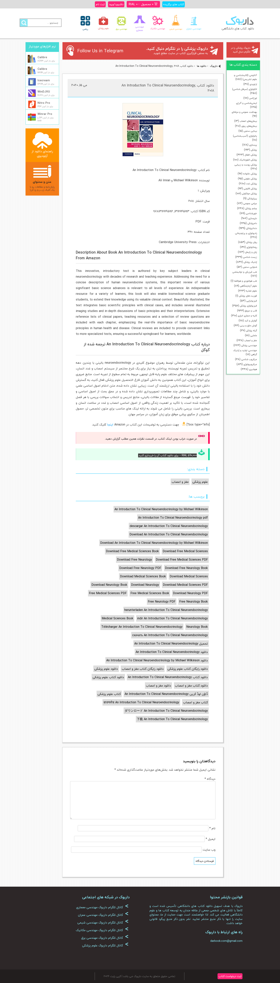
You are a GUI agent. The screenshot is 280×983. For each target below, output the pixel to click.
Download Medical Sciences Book (143, 576)
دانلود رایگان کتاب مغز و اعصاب (143, 668)
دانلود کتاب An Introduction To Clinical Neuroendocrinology (168, 677)
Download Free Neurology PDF (140, 568)
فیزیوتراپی (251, 301)
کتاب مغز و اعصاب (195, 702)
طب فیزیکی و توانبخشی (244, 272)
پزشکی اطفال (251, 155)
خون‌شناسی (251, 213)
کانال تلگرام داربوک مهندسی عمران (103, 915)
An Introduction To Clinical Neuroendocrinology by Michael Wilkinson (161, 509)
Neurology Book (197, 626)
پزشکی (254, 150)
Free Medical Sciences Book (149, 593)
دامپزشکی (252, 223)
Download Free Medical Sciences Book (132, 551)
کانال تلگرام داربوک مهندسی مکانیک (102, 930)
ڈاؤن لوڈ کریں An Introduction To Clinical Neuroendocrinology (166, 694)
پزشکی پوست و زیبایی (245, 165)
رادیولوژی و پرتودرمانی (246, 233)
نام (212, 828)
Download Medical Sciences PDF (185, 584)
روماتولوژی (251, 247)
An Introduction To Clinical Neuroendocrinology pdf (173, 517)
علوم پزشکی (200, 481)
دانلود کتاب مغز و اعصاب (191, 685)
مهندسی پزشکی (249, 345)
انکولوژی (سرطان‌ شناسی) (244, 89)
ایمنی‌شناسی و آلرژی (246, 103)
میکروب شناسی (249, 359)
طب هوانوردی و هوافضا (245, 281)
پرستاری (253, 145)
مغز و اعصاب (250, 340)
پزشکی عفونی (250, 179)
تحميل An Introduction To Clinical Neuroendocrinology (171, 643)
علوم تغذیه (251, 291)
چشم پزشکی (251, 208)
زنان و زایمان (251, 252)
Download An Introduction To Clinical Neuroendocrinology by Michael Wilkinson (154, 542)
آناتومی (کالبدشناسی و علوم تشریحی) (245, 77)
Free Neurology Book (193, 601)
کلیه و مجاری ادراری (247, 316)
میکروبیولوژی (250, 364)
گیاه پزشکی (251, 331)
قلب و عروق (251, 311)
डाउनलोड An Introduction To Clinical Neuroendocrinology (141, 702)
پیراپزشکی (252, 199)
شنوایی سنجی (250, 267)
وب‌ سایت (209, 849)
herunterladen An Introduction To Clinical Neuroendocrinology (166, 610)
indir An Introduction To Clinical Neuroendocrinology (172, 618)
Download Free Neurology (134, 559)
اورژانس (253, 98)
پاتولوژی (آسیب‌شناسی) (245, 136)
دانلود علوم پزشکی (106, 668)
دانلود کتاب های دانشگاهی (238, 28)
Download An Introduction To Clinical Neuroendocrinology (169, 534)
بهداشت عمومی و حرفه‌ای (244, 112)
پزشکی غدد (251, 184)
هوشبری (253, 369)
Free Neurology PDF (161, 601)
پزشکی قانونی (250, 189)
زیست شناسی (250, 257)
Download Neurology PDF (190, 593)
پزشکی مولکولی (249, 194)
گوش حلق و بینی (248, 326)
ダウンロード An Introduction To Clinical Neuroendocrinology (166, 710)
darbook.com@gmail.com (226, 940)
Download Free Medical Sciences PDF (182, 559)
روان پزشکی (251, 242)
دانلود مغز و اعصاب (158, 685)
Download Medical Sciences (189, 576)
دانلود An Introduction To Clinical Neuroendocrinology (172, 652)
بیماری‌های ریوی (249, 126)
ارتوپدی (253, 84)
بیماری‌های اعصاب (248, 121)
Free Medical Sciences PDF (108, 593)
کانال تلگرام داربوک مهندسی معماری (102, 907)
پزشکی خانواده (250, 174)
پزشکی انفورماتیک (248, 160)
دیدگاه (210, 779)
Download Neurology (145, 584)
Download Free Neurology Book (186, 568)
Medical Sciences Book (117, 618)
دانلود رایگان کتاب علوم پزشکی (187, 668)
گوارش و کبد (251, 321)
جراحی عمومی (250, 203)
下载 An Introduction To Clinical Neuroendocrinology (172, 719)
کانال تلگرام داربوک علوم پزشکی (105, 945)
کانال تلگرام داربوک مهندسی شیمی (103, 922)
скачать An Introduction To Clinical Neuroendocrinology (170, 635)
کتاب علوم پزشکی (109, 694)
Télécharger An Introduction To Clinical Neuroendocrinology (141, 626)
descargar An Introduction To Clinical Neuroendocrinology (169, 526)
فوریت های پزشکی (248, 296)
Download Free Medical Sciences (185, 551)
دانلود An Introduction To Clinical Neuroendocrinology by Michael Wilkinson (157, 660)
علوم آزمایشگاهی (248, 286)
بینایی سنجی (250, 131)
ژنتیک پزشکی (250, 262)
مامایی (253, 336)
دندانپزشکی (251, 228)
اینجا (110, 424)
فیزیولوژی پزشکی (248, 306)
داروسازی (252, 218)
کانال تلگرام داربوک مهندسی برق (105, 937)
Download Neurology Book (109, 584)
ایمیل (210, 839)
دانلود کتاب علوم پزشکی (108, 677)
